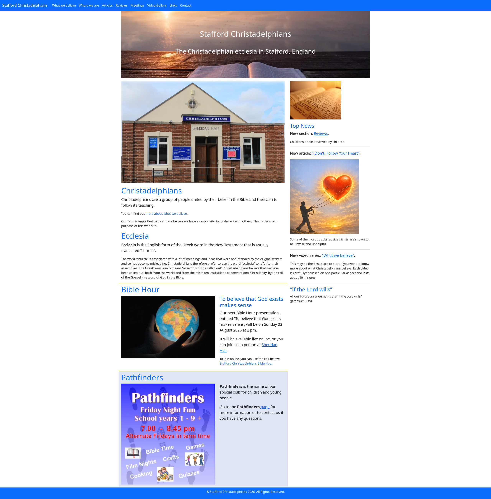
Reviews (122, 5)
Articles (107, 5)
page (264, 406)
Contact (185, 5)
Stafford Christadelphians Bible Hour (246, 363)
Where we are (89, 5)
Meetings (137, 5)
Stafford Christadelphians (25, 5)
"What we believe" (338, 255)
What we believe (64, 5)
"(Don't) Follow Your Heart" (335, 153)
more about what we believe (166, 213)
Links (173, 5)
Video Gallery (156, 5)
